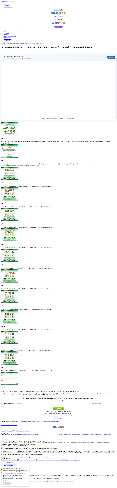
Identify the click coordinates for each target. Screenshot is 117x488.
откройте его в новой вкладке (66, 118)
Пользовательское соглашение (9, 460)
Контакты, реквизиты (24, 460)
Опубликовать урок (9, 462)
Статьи (6, 4)
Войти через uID (58, 9)
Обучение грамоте (38, 43)
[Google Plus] (63, 427)
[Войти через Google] (62, 13)
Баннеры (33, 460)
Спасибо (58, 408)
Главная (3, 43)
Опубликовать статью (10, 464)
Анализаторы (7, 39)
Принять (7, 483)
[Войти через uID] (51, 13)
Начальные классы (26, 43)
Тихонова (47, 421)
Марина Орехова (41, 421)
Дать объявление (8, 465)
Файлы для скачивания (13, 43)
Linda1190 (19, 403)
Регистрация (58, 17)
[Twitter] (56, 427)
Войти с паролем (58, 16)
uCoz (8, 458)
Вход (55, 418)
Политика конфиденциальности (45, 460)
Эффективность (8, 7)
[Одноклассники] (59, 427)
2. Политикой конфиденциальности (12, 476)
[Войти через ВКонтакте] (54, 13)
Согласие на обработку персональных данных (67, 460)
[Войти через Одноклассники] (65, 13)
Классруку (7, 5)
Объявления (7, 40)
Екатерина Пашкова (55, 421)
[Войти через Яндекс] (60, 13)
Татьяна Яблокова (31, 421)
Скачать (111, 57)
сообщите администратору (51, 481)
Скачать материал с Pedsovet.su (9, 425)
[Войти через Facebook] (57, 13)
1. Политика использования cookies (12, 475)
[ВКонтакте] (54, 427)
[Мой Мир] (61, 427)
